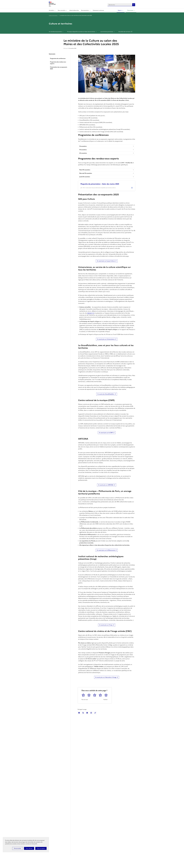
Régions (120, 10)
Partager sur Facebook (79, 712)
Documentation (85, 10)
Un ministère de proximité (55, 31)
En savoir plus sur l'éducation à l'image (105, 677)
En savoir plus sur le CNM (106, 432)
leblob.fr (90, 313)
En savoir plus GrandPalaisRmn (105, 394)
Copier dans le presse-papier (95, 712)
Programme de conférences (57, 58)
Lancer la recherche (133, 4)
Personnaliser (17, 848)
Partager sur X (83, 712)
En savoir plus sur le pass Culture (106, 261)
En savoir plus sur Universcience (106, 339)
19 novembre (83, 150)
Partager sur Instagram (91, 712)
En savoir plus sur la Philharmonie (106, 550)
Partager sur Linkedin (87, 712)
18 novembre (83, 146)
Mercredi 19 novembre (85, 173)
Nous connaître (61, 10)
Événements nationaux (98, 10)
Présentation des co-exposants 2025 (58, 68)
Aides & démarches (74, 10)
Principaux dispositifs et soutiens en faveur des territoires (81, 31)
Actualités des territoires (124, 31)
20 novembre (83, 153)
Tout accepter (41, 848)
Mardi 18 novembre (84, 170)
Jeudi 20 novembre (84, 177)
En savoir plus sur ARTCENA (105, 485)
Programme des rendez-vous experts (58, 62)
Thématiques (130, 10)
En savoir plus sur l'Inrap (105, 625)
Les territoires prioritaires (106, 31)
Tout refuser (29, 848)
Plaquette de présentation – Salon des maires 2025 (99, 184)
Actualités (51, 10)
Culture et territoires (53, 15)
